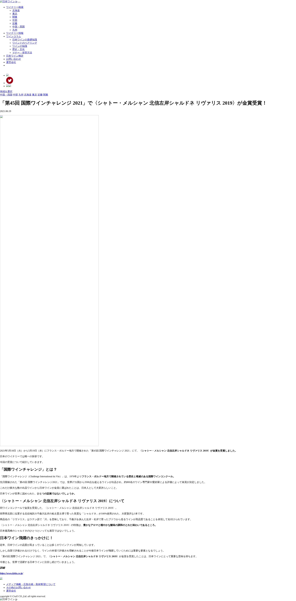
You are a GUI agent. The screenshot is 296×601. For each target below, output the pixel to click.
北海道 (16, 10)
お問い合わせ (13, 59)
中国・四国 (18, 26)
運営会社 (11, 62)
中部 (14, 20)
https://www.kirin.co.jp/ (11, 573)
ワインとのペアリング (24, 43)
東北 (14, 13)
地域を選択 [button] (6, 91)
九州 (14, 30)
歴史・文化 (18, 49)
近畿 (14, 23)
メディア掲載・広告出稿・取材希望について (31, 584)
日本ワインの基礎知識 (24, 39)
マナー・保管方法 (22, 52)
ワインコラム (13, 36)
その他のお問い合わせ (18, 587)
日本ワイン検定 (14, 55)
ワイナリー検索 (14, 7)
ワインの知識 (19, 46)
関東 (14, 17)
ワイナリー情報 (14, 33)
